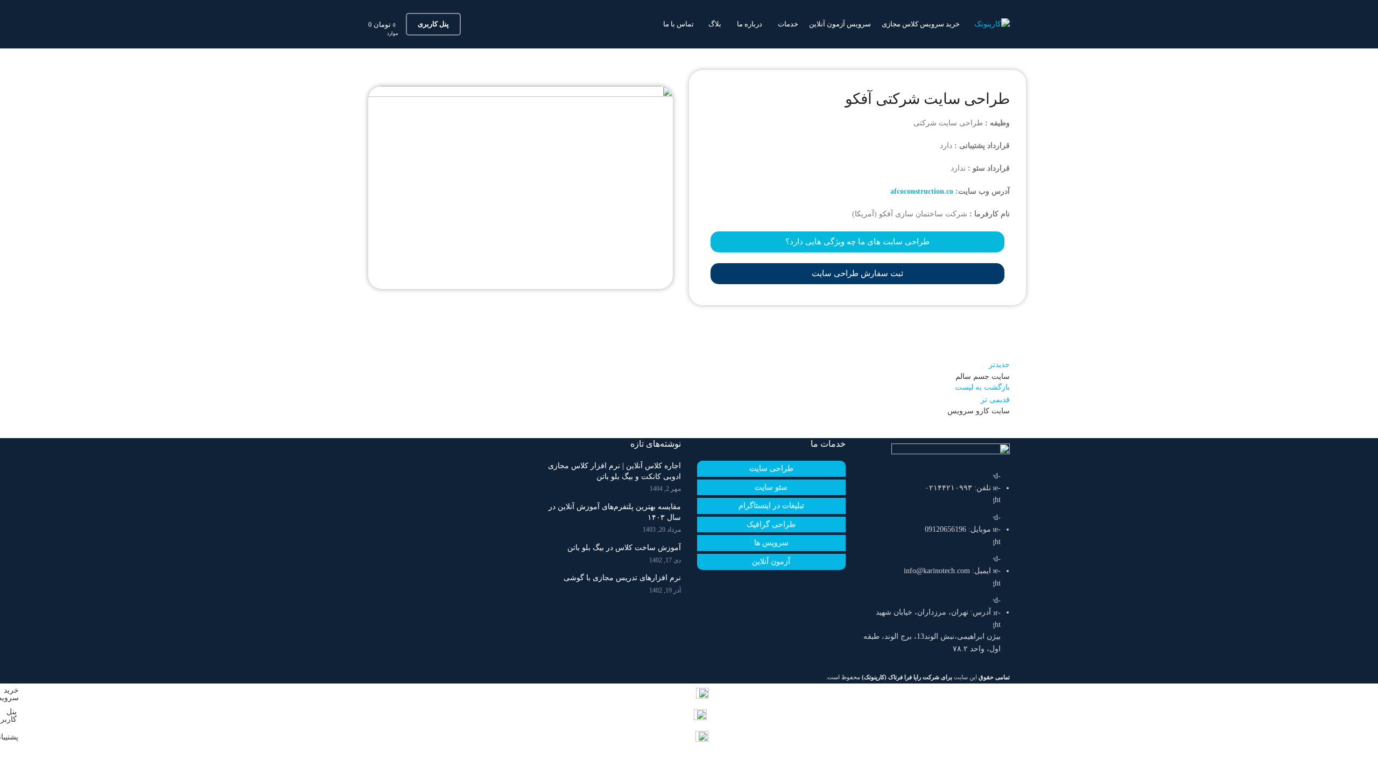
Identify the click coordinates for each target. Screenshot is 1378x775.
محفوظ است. (889, 677)
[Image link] (950, 451)
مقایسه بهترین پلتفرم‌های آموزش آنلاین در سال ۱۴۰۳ (615, 512)
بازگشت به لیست (982, 387)
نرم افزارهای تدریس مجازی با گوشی (622, 578)
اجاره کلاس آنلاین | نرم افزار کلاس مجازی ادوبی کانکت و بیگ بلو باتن (614, 471)
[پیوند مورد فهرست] (936, 568)
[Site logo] (992, 23)
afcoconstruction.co (921, 191)
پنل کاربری (433, 24)
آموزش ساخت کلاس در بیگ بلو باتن (624, 548)
